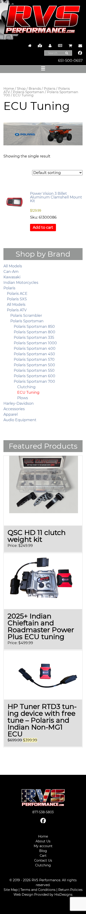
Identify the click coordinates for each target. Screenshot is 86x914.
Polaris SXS (17, 299)
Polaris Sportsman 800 (34, 332)
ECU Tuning (28, 392)
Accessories (14, 409)
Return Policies (70, 890)
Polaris (49, 89)
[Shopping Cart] (70, 45)
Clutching (26, 387)
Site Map (11, 890)
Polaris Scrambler (26, 315)
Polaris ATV (17, 310)
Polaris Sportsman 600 (34, 376)
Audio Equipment (19, 420)
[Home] (29, 45)
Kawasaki (11, 277)
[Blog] (60, 45)
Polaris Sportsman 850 (34, 326)
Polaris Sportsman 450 (34, 354)
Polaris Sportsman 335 (34, 337)
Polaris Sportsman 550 (34, 370)
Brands (35, 89)
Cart (43, 856)
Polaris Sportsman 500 (34, 365)
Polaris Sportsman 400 (34, 348)
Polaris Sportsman (28, 92)
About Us (43, 841)
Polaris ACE (17, 293)
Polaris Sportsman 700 (34, 381)
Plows (22, 398)
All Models (12, 266)
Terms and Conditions (37, 890)
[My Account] (50, 45)
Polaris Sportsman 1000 (35, 343)
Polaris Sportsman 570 (34, 359)
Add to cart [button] (43, 227)
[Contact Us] (79, 45)
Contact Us (43, 860)
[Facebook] (80, 53)
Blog (43, 851)
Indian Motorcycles (20, 282)
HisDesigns (63, 894)
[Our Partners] (39, 45)
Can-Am (11, 271)
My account (43, 846)
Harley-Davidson (18, 403)
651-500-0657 (70, 60)
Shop (21, 89)
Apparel (10, 414)
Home (8, 89)
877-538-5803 (43, 812)
